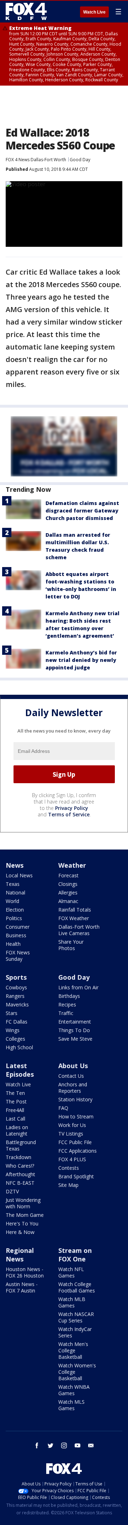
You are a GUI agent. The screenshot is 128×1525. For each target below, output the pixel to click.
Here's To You (22, 1223)
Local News (19, 875)
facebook (37, 1445)
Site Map (68, 1185)
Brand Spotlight (76, 1176)
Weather (72, 865)
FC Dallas (16, 1021)
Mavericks (17, 1004)
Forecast (68, 875)
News (14, 865)
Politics (14, 918)
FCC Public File (75, 1142)
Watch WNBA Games (74, 1390)
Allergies (68, 892)
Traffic (65, 1013)
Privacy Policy (71, 808)
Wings (13, 1030)
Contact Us (71, 1075)
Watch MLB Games (71, 1302)
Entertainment (74, 1021)
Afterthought (20, 1174)
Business (16, 935)
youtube (77, 1445)
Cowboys (16, 987)
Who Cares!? (20, 1165)
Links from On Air (78, 987)
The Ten (15, 1093)
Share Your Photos (71, 945)
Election (15, 909)
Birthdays (69, 996)
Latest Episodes (20, 1069)
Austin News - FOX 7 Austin (22, 1287)
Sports (16, 977)
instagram (64, 1445)
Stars (11, 1013)
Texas (13, 884)
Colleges (15, 1038)
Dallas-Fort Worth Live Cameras (79, 930)
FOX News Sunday (18, 955)
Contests (68, 1167)
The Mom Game (25, 1215)
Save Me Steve (75, 1038)
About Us (73, 1065)
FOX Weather (73, 918)
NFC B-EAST (20, 1182)
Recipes (67, 1004)
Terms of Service (69, 814)
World (12, 901)
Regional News (20, 1254)
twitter (50, 1445)
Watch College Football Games (76, 1287)
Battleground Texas (21, 1145)
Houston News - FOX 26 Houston (25, 1272)
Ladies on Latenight (17, 1130)
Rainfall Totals (74, 909)
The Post (16, 1101)
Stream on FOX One (75, 1254)
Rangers (15, 996)
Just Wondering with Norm (23, 1203)
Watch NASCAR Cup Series (76, 1317)
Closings (68, 884)
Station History (75, 1099)
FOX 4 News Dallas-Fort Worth (36, 160)
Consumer (18, 926)
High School (19, 1047)
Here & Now (20, 1232)
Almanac (68, 901)
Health (13, 943)
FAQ (63, 1108)
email (91, 1445)
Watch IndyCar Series (75, 1332)
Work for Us (72, 1125)
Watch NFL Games (71, 1272)
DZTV (12, 1191)
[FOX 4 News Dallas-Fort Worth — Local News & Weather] (26, 11)
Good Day (80, 160)
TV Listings (70, 1133)
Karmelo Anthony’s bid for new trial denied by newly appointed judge (81, 660)
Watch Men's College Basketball (73, 1350)
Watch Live (94, 12)
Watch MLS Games (71, 1405)
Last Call (15, 1118)
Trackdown (18, 1157)
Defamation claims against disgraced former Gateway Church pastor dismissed (82, 510)
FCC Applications (77, 1150)
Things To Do (74, 1030)
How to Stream (76, 1116)
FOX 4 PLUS (72, 1159)
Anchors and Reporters (72, 1087)
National (15, 892)
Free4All (15, 1110)
